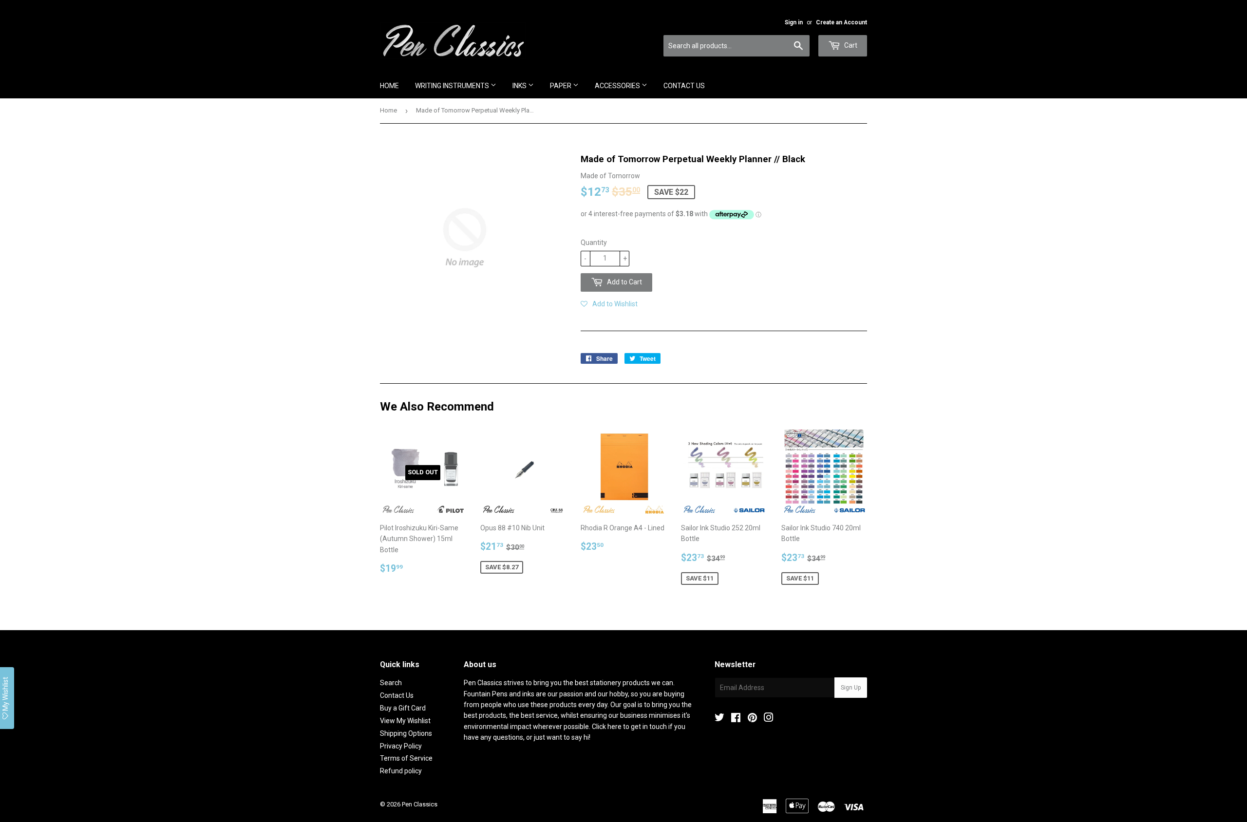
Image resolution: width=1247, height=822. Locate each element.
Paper (561, 86)
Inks (520, 86)
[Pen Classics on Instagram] (769, 719)
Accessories (618, 86)
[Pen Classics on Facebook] (736, 719)
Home (389, 86)
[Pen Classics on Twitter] (719, 719)
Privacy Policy (401, 746)
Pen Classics (419, 804)
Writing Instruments (453, 86)
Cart (850, 45)
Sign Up (851, 687)
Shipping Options (406, 733)
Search (391, 683)
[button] (609, 304)
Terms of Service (406, 758)
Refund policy (401, 771)
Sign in (794, 22)
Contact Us (684, 86)
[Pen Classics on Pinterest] (752, 719)
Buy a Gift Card (403, 708)
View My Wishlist (405, 721)
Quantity (594, 242)
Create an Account (841, 22)
